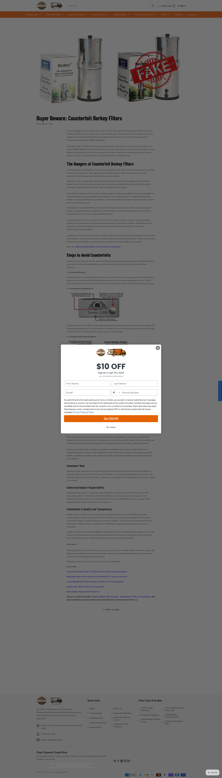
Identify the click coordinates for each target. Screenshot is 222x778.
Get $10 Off (111, 418)
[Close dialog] (158, 348)
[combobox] (116, 392)
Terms (91, 412)
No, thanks (111, 427)
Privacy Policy (79, 412)
